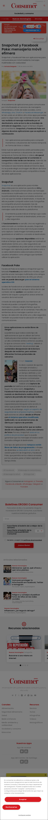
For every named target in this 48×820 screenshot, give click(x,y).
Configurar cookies (24, 815)
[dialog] (24, 798)
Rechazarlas (11, 807)
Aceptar (23, 799)
